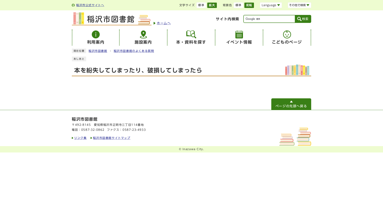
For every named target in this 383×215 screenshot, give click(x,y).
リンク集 (80, 138)
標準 (201, 5)
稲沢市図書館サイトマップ (111, 138)
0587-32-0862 (93, 129)
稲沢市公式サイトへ (90, 5)
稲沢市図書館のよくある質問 (134, 51)
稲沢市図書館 (98, 51)
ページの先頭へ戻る (291, 106)
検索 (305, 19)
